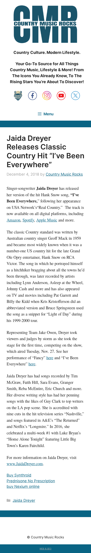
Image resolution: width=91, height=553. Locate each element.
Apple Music (46, 220)
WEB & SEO (45, 548)
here (49, 357)
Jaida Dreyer (24, 500)
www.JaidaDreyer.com (25, 463)
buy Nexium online (23, 486)
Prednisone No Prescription (31, 481)
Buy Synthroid (19, 475)
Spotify (28, 220)
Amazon (13, 220)
